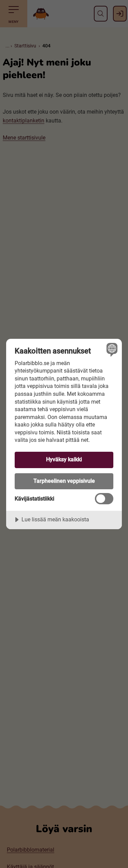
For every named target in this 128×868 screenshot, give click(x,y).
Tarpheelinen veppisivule (64, 481)
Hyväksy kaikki (64, 459)
